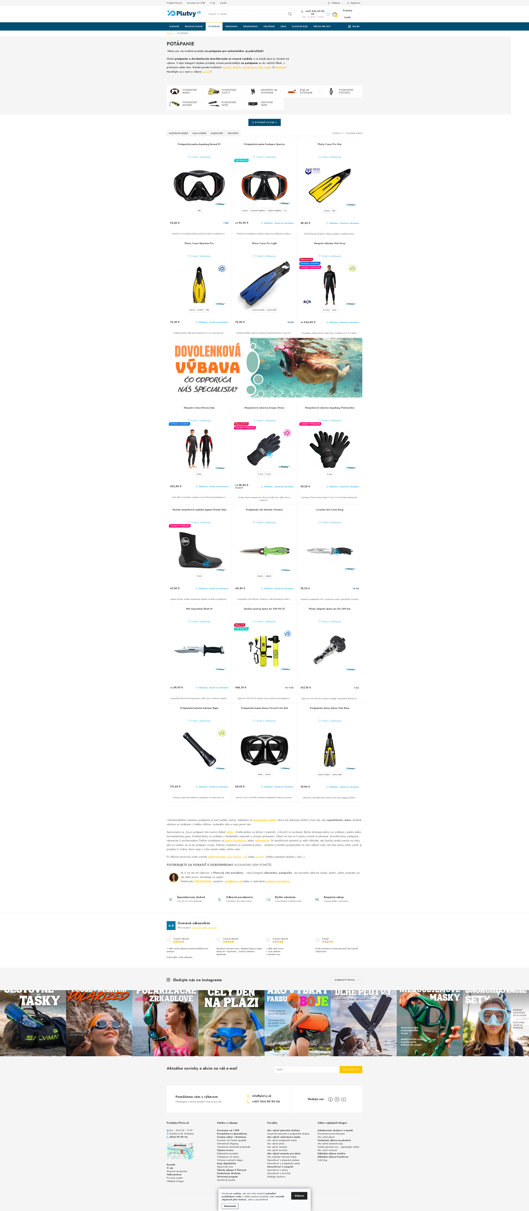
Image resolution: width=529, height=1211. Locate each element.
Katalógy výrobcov (276, 1176)
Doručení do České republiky (231, 1140)
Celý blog (322, 1160)
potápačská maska (264, 820)
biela (260, 774)
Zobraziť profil (345, 980)
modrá (200, 309)
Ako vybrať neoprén (277, 1146)
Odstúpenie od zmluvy (228, 1156)
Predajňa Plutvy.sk (174, 3)
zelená (268, 576)
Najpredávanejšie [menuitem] (178, 133)
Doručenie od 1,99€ (196, 3)
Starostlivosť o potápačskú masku (283, 1163)
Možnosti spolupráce (177, 1171)
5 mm (268, 474)
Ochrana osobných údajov (230, 1160)
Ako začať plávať (326, 1137)
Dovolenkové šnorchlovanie (331, 1133)
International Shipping (227, 1143)
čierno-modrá (258, 309)
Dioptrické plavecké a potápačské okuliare (288, 1133)
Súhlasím (299, 1195)
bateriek (280, 67)
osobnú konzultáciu (278, 881)
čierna (245, 210)
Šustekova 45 (176, 1133)
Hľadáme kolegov (175, 1181)
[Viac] (353, 26)
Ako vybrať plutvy (276, 1143)
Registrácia (355, 3)
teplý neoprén (216, 857)
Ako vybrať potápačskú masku (282, 1140)
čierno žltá (337, 774)
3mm (199, 474)
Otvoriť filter (264, 122)
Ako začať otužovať (327, 1150)
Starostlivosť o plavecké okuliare (283, 1160)
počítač (260, 857)
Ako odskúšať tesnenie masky (282, 1156)
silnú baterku (234, 857)
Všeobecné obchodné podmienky (233, 1146)
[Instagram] (337, 1099)
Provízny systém (175, 1177)
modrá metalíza (274, 210)
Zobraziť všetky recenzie (204, 927)
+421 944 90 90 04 (314, 12)
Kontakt (223, 3)
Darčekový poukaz (226, 1180)
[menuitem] (174, 26)
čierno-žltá (271, 309)
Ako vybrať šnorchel (277, 1150)
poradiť (206, 72)
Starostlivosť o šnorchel (278, 1173)
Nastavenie (230, 1206)
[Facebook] (330, 1099)
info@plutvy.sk (233, 881)
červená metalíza (257, 210)
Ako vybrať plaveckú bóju (330, 1143)
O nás (212, 3)
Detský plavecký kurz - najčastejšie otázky (338, 1146)
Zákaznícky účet (225, 1166)
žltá (199, 210)
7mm (334, 310)
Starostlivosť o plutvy (277, 1170)
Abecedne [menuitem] (233, 133)
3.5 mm (326, 310)
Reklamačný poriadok (227, 1153)
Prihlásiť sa (351, 1069)
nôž (245, 857)
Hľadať (290, 14)
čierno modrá (324, 774)
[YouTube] (343, 1099)
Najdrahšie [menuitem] (217, 133)
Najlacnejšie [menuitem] (199, 133)
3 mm (260, 474)
